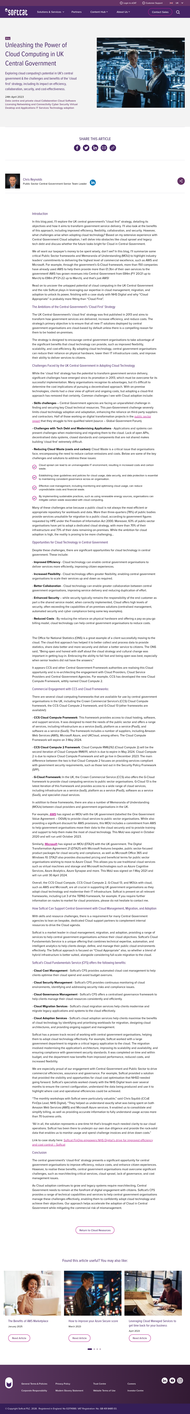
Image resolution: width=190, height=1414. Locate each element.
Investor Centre (136, 1390)
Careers (132, 1383)
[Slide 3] (97, 1349)
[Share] (181, 181)
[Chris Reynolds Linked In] (93, 183)
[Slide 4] (100, 1349)
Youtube (172, 1381)
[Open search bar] (178, 12)
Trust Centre (99, 1383)
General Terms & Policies (34, 1383)
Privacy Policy (63, 1383)
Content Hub (98, 12)
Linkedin (165, 1381)
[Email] (104, 148)
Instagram (180, 1381)
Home (16, 12)
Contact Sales (160, 12)
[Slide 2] (94, 1349)
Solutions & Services (49, 12)
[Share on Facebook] (77, 148)
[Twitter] (86, 148)
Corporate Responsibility (34, 1390)
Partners (76, 12)
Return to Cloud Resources (95, 1230)
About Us (122, 12)
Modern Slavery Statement (69, 1390)
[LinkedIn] (95, 148)
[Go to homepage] (9, 1385)
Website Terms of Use (104, 1390)
